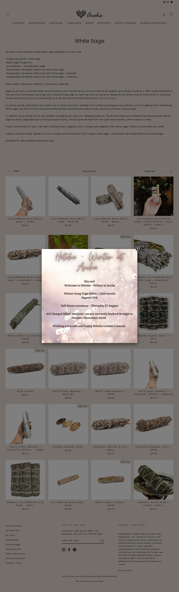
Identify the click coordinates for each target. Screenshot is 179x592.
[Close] (137, 249)
